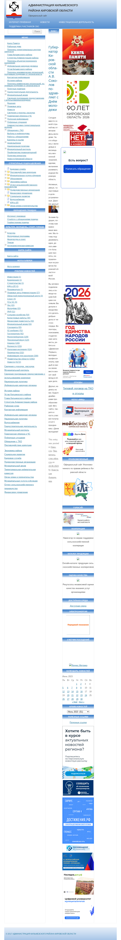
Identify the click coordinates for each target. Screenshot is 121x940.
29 (77, 699)
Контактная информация (18, 77)
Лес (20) (10, 305)
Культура (11, 233)
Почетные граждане (16, 89)
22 (77, 695)
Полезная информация (17, 119)
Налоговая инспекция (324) (19, 349)
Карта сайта (12, 256)
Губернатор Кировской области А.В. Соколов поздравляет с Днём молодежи (54, 78)
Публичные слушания (17, 122)
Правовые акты (14, 106)
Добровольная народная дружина (22, 66)
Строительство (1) (15, 283)
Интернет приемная (16, 216)
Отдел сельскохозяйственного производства (20, 186)
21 (72, 695)
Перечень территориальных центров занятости (22, 51)
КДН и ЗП (14, 203)
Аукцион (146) (13, 343)
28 (72, 699)
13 (68, 691)
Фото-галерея (13, 266)
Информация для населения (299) (22, 356)
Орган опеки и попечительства (24, 206)
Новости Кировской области (19, 159)
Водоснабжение (17, 199)
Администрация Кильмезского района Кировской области (53, 8)
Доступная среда (78, 606)
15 (77, 691)
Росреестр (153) (14, 346)
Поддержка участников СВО (24, 26)
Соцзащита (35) (14, 327)
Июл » (81, 702)
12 (63, 691)
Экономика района (18, 182)
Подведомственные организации (25, 190)
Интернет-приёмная (20, 22)
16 (81, 691)
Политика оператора (16, 156)
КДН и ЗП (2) (12, 286)
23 (81, 695)
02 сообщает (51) (15, 330)
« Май (74, 702)
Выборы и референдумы (18, 133)
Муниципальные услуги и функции (25, 175)
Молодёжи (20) (14, 308)
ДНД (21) (11, 311)
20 (68, 695)
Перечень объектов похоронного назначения (20, 62)
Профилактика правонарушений (22, 152)
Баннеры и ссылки (15, 140)
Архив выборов (14, 143)
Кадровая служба (18, 169)
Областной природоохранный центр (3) (25, 296)
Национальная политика (18, 146)
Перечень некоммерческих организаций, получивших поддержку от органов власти (24, 73)
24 (86, 695)
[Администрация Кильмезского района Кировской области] (14, 19)
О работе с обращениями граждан (22, 219)
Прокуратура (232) (15, 352)
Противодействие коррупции (23, 172)
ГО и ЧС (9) (12, 302)
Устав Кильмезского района (19, 69)
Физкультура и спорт (16, 239)
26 (63, 699)
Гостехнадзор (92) (15, 334)
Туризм (10, 242)
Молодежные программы (18, 236)
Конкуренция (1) (14, 280)
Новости (45, 22)
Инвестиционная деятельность (76, 22)
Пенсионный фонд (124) (18, 340)
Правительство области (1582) (21, 359)
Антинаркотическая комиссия (20, 246)
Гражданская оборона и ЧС (19, 116)
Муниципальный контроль (19, 149)
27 (68, 699)
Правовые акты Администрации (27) (23, 293)
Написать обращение (78, 168)
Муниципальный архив (17, 95)
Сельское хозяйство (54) (18, 315)
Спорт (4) (11, 299)
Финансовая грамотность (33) (20, 321)
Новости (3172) (14, 362)
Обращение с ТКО (15, 130)
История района (14, 80)
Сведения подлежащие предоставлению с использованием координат (24, 99)
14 (72, 691)
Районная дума (14, 46)
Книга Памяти (13, 43)
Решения (11, 103)
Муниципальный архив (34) (19, 324)
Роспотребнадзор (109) (17, 337)
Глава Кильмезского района (19, 55)
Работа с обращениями (18, 137)
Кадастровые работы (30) (18, 318)
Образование (16, 179)
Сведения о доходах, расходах (21, 113)
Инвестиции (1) (14, 277)
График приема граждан (18, 222)
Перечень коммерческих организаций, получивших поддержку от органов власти (24, 85)
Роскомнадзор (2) (15, 289)
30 (81, 699)
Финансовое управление (21, 193)
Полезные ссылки (78, 722)
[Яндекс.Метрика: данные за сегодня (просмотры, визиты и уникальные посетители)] (78, 665)
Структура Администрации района (22, 58)
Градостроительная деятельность (22, 92)
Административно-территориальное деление (22, 126)
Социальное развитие (20, 196)
